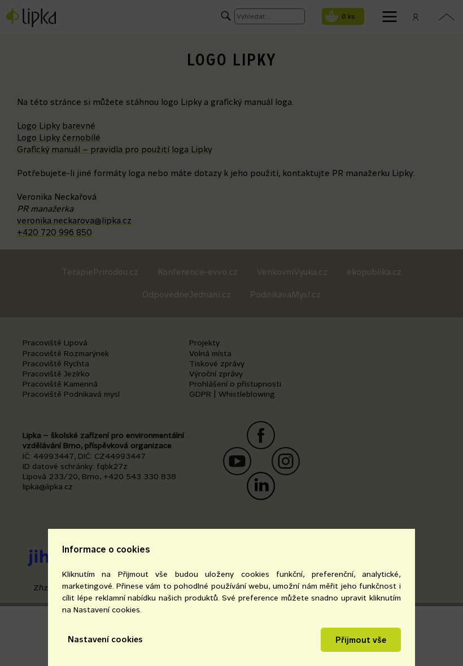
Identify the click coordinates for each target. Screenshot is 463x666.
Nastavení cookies (105, 639)
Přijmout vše (360, 640)
